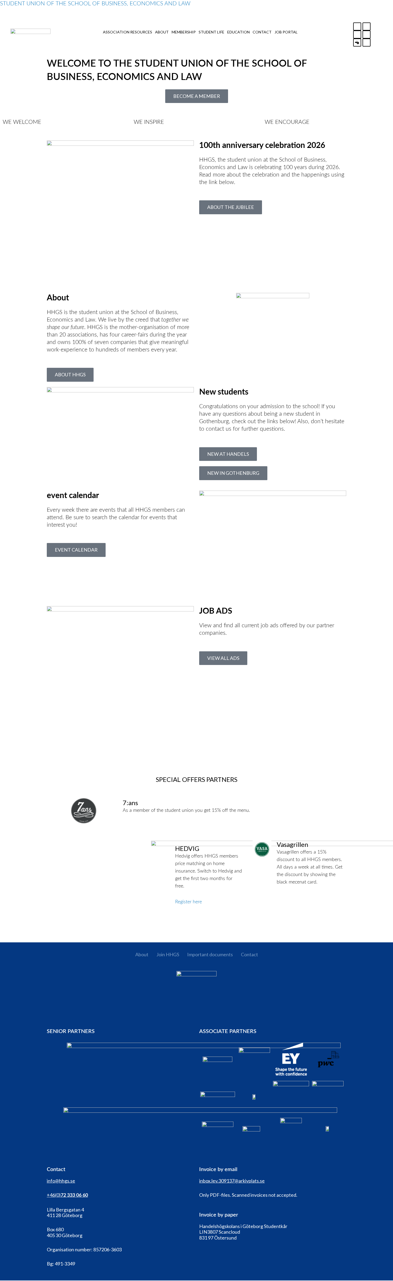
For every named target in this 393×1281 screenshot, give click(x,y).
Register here (188, 902)
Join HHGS (167, 954)
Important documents (210, 954)
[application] (154, 32)
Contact (249, 954)
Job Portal (286, 32)
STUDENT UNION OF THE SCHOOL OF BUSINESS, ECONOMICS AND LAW (95, 3)
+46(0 (53, 1195)
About (141, 954)
